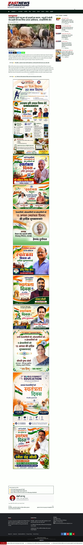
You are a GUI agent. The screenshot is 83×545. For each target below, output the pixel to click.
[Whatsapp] (23, 53)
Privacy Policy (29, 534)
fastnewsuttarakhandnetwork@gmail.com (64, 523)
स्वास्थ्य (34, 11)
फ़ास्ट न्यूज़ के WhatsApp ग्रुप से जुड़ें (18, 489)
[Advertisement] (31, 477)
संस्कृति (51, 11)
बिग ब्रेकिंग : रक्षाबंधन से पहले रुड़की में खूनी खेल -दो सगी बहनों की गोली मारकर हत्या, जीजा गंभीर (68, 21)
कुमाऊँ (16, 15)
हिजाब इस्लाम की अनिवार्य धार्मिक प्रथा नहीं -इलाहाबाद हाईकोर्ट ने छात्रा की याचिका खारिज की (67, 45)
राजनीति (25, 11)
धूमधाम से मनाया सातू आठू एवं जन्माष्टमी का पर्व (45, 506)
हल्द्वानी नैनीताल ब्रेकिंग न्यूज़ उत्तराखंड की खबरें (17, 503)
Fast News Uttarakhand (43, 537)
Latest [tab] (57, 15)
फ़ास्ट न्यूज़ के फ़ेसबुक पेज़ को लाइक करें (19, 491)
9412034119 (34, 492)
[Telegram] (19, 53)
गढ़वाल (68, 18)
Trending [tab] (65, 15)
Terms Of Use (35, 534)
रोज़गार (38, 11)
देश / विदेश (20, 11)
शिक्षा (30, 11)
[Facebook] (11, 53)
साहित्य (47, 11)
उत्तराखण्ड (13, 11)
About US (10, 534)
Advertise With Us (21, 534)
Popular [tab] (61, 15)
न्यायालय (66, 41)
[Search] (74, 9)
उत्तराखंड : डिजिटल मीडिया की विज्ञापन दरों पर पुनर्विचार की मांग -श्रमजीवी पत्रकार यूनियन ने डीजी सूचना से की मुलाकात (68, 54)
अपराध (42, 11)
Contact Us (15, 534)
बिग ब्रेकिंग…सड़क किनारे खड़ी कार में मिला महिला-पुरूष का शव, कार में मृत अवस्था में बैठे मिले (18, 507)
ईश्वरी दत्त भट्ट (15, 22)
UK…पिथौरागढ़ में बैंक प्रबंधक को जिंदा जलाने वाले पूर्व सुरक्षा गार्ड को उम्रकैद (67, 29)
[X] (15, 53)
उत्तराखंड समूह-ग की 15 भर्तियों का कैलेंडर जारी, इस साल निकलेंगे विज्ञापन (67, 37)
